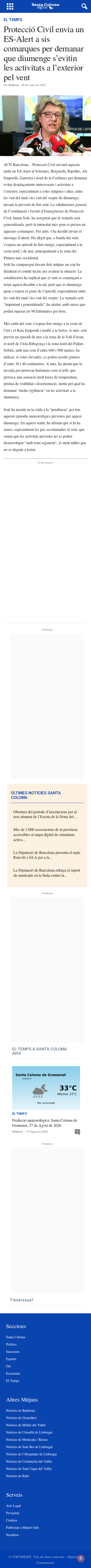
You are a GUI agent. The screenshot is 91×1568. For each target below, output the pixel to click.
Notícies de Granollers (21, 1417)
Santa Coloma (15, 1337)
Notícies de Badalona (20, 1410)
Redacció (13, 85)
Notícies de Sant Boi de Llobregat (29, 1446)
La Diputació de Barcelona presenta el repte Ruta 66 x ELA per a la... (46, 855)
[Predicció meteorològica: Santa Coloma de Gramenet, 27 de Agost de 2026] (46, 1088)
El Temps (13, 19)
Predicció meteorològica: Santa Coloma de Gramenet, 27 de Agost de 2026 (44, 1123)
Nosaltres (12, 1534)
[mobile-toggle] (10, 6)
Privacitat (12, 1513)
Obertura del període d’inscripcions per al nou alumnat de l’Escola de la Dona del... (45, 814)
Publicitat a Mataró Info (22, 1527)
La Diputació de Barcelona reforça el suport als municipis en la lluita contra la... (46, 872)
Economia (13, 1373)
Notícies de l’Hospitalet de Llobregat (31, 1454)
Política (11, 1344)
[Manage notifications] (81, 1558)
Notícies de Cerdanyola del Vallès (29, 1461)
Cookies (11, 1520)
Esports (11, 1358)
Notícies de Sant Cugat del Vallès (29, 1468)
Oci (8, 1366)
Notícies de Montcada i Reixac (27, 1439)
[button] (83, 6)
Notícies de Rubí (17, 1475)
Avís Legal (13, 1505)
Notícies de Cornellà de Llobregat (29, 1432)
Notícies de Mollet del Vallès (26, 1425)
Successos (12, 1351)
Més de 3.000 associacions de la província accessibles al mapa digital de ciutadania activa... (45, 834)
